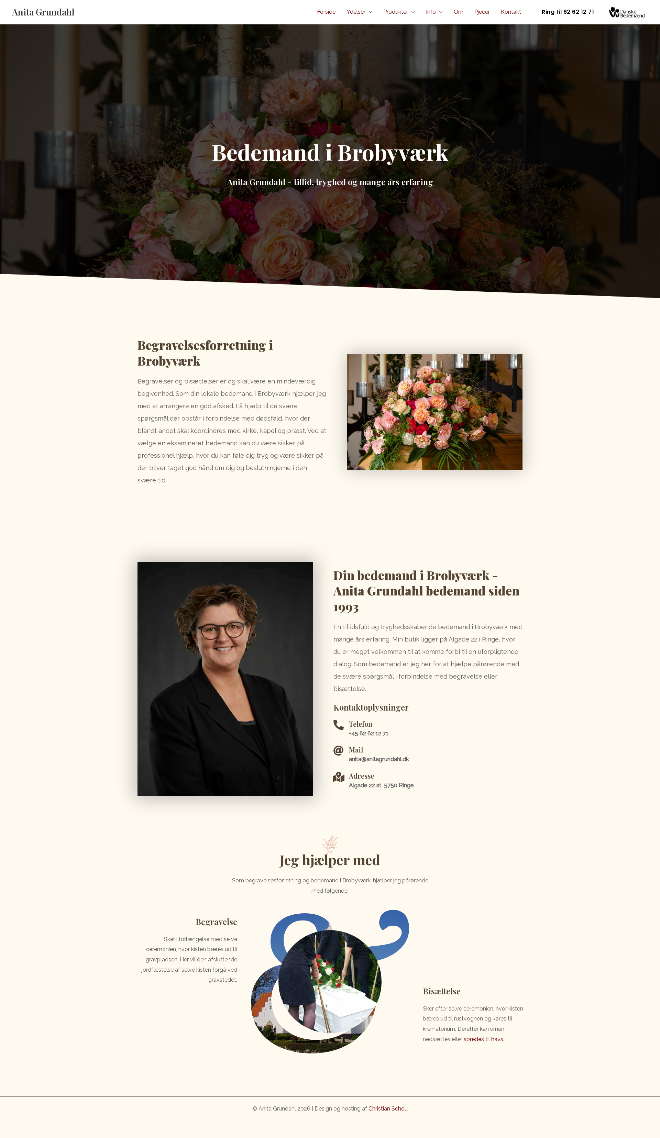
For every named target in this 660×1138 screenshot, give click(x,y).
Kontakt (511, 12)
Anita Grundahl (43, 12)
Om (458, 12)
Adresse (361, 775)
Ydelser (355, 12)
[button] (568, 12)
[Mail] (338, 751)
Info (431, 12)
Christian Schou (388, 1108)
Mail (356, 749)
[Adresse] (338, 777)
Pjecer (482, 12)
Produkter (395, 12)
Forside (326, 12)
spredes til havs (483, 1039)
